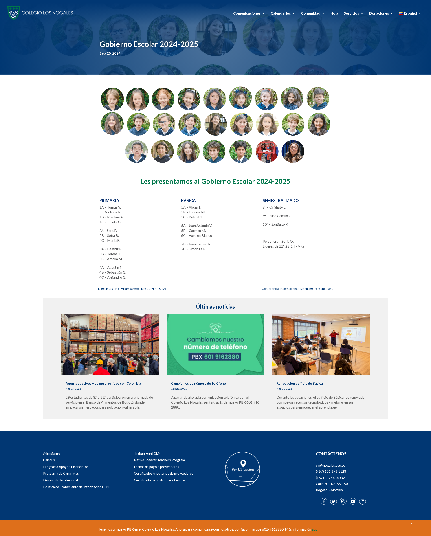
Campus (49, 460)
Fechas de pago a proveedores (156, 467)
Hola (334, 13)
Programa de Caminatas (61, 473)
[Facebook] (324, 501)
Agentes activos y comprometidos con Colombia (103, 383)
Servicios (351, 13)
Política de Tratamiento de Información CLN (76, 487)
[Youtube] (353, 501)
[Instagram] (343, 501)
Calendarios (281, 13)
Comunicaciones (247, 13)
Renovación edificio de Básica (300, 383)
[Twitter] (333, 501)
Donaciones (379, 13)
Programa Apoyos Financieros (65, 467)
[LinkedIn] (362, 501)
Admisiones (51, 453)
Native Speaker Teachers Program (159, 460)
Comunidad (310, 13)
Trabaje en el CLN (147, 453)
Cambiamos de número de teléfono (198, 383)
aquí (315, 529)
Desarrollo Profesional (60, 480)
